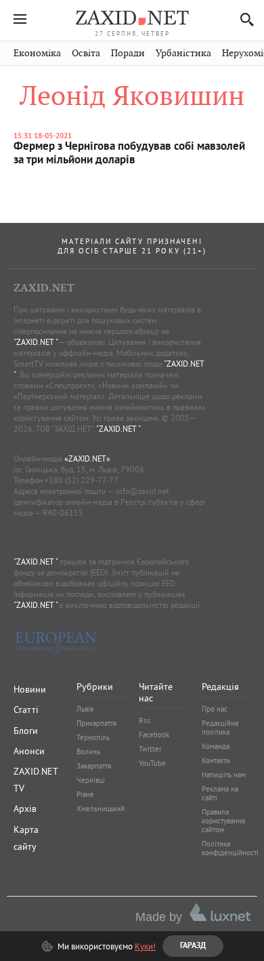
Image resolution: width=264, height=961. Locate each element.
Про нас (214, 709)
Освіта (86, 53)
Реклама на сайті (220, 793)
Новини (30, 689)
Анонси (29, 751)
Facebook (154, 734)
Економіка (37, 53)
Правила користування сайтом (223, 820)
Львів (84, 709)
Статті (26, 709)
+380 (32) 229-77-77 (81, 480)
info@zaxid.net (142, 491)
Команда (215, 746)
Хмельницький (100, 808)
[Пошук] (243, 19)
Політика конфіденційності (230, 848)
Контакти (216, 760)
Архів (25, 808)
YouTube (152, 763)
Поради (128, 53)
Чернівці (90, 780)
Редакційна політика (220, 727)
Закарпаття (93, 766)
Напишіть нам (224, 774)
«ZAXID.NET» (87, 458)
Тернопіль (93, 737)
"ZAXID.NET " (36, 342)
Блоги (26, 730)
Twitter (150, 749)
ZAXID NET (132, 17)
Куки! (145, 946)
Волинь (88, 751)
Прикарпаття (96, 723)
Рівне (85, 794)
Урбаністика (183, 53)
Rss (144, 720)
